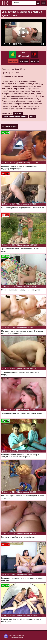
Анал (32, 116)
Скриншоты (24, 61)
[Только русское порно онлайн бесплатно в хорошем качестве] (4, 3)
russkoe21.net (20, 635)
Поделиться (35, 61)
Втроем (17, 113)
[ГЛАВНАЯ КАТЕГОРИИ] (43, 3)
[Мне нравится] (12, 54)
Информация (12, 61)
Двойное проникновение (15, 116)
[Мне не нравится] (34, 54)
